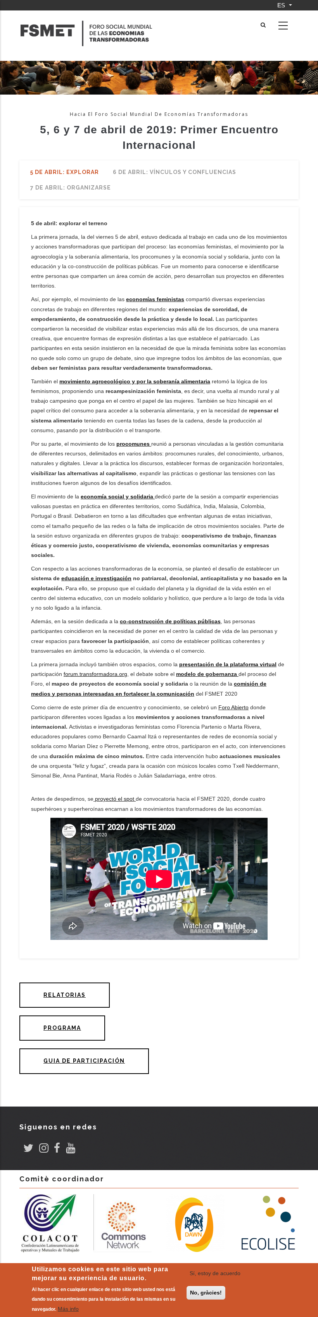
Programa (62, 1028)
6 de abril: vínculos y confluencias (174, 172)
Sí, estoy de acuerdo (215, 1273)
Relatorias (64, 995)
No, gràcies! (206, 1292)
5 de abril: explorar (64, 172)
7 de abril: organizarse (70, 187)
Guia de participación (84, 1061)
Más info (68, 1309)
